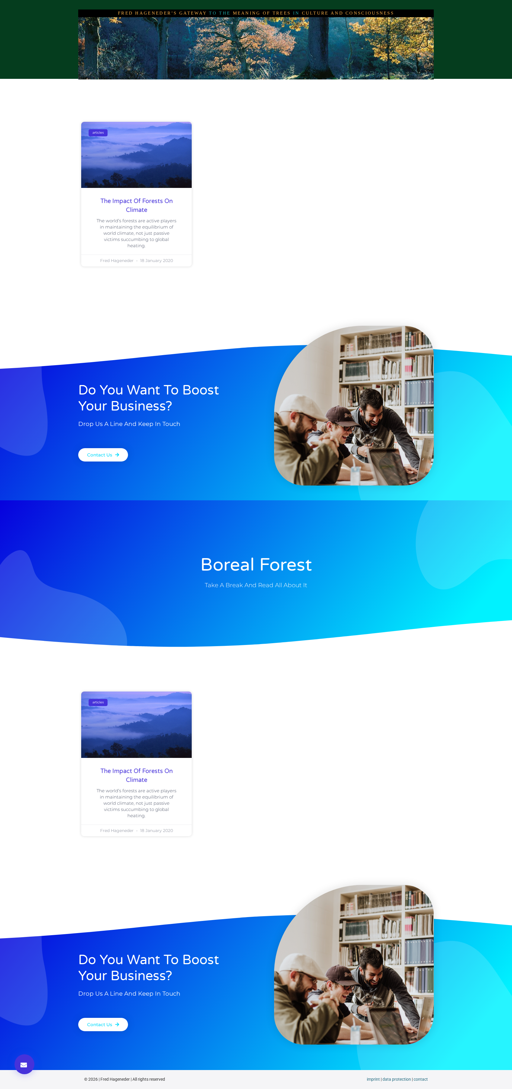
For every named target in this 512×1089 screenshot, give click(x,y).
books (304, 85)
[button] (24, 1064)
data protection (397, 1079)
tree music (334, 85)
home (145, 85)
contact (421, 1079)
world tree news (268, 85)
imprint (373, 1079)
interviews (199, 85)
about (169, 85)
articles (230, 85)
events (365, 85)
